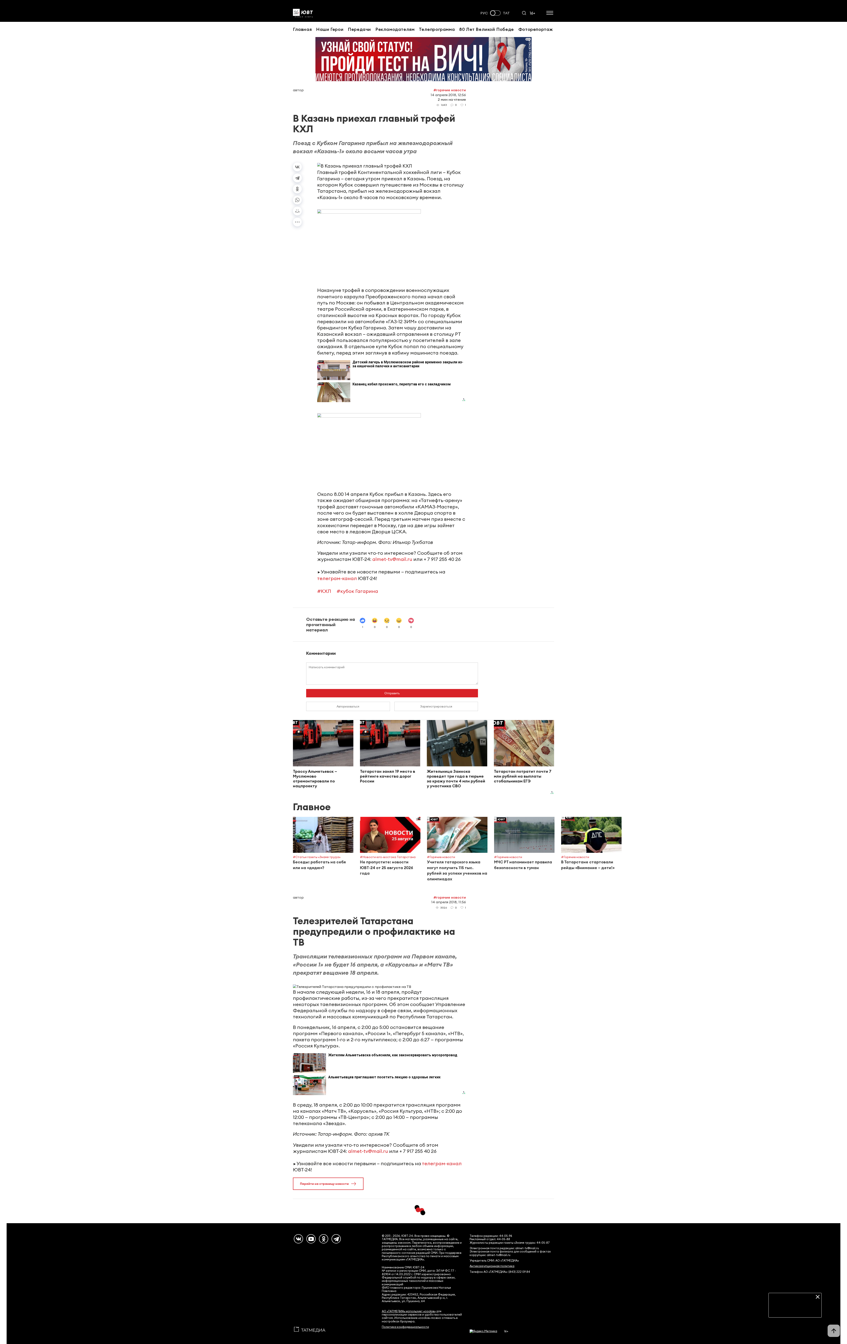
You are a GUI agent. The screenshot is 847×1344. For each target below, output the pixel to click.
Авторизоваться (348, 706)
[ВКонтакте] (297, 166)
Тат (506, 13)
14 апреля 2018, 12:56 (448, 95)
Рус (484, 13)
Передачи (359, 29)
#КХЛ (324, 591)
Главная (302, 29)
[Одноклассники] (297, 189)
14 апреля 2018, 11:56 (448, 902)
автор (298, 90)
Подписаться (795, 1311)
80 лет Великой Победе (486, 29)
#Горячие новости (449, 90)
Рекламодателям (394, 29)
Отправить (392, 693)
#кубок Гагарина (357, 591)
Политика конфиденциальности (405, 1327)
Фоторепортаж (535, 29)
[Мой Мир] (297, 211)
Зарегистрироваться (436, 706)
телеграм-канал (337, 578)
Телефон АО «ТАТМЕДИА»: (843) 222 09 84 (500, 1271)
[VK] (298, 1238)
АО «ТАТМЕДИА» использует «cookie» (409, 1311)
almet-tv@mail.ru (392, 559)
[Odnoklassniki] (323, 1238)
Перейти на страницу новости (324, 1184)
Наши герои (329, 29)
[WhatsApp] (297, 200)
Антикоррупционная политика (492, 1266)
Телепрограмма (437, 29)
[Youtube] (311, 1238)
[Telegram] (297, 178)
